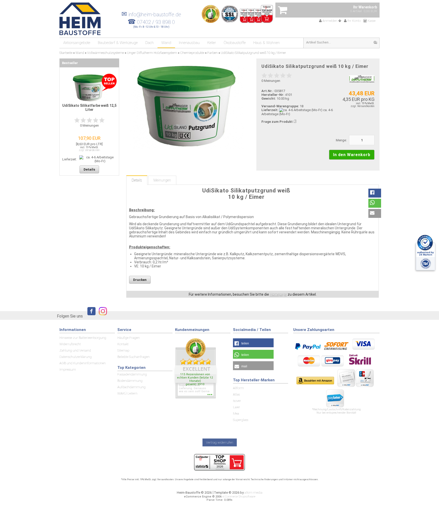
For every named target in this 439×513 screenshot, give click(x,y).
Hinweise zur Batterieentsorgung (82, 338)
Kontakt (123, 344)
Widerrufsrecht (70, 344)
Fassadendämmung (132, 374)
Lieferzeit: (269, 110)
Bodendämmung (130, 381)
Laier (236, 407)
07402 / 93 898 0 (156, 22)
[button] (374, 193)
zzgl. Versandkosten (362, 106)
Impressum (67, 369)
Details (137, 180)
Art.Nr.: (267, 91)
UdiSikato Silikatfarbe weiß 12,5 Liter (89, 107)
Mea (236, 413)
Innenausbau (189, 42)
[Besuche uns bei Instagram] (101, 316)
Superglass (240, 420)
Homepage (278, 294)
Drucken (140, 280)
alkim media (253, 492)
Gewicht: (268, 98)
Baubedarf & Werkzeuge (118, 42)
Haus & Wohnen (266, 42)
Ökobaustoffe (235, 42)
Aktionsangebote (76, 42)
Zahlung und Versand (75, 350)
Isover (237, 401)
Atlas (236, 394)
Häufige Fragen (128, 338)
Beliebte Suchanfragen (133, 357)
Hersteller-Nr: (272, 95)
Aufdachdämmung (131, 387)
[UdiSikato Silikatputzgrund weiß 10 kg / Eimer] (187, 106)
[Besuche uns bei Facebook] (90, 316)
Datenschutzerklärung (75, 357)
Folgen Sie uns (70, 316)
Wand (166, 42)
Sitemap (123, 350)
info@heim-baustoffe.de (151, 14)
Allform (238, 388)
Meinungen (162, 180)
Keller (211, 42)
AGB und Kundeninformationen (82, 363)
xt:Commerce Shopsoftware (238, 496)
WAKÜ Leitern (127, 393)
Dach (149, 42)
